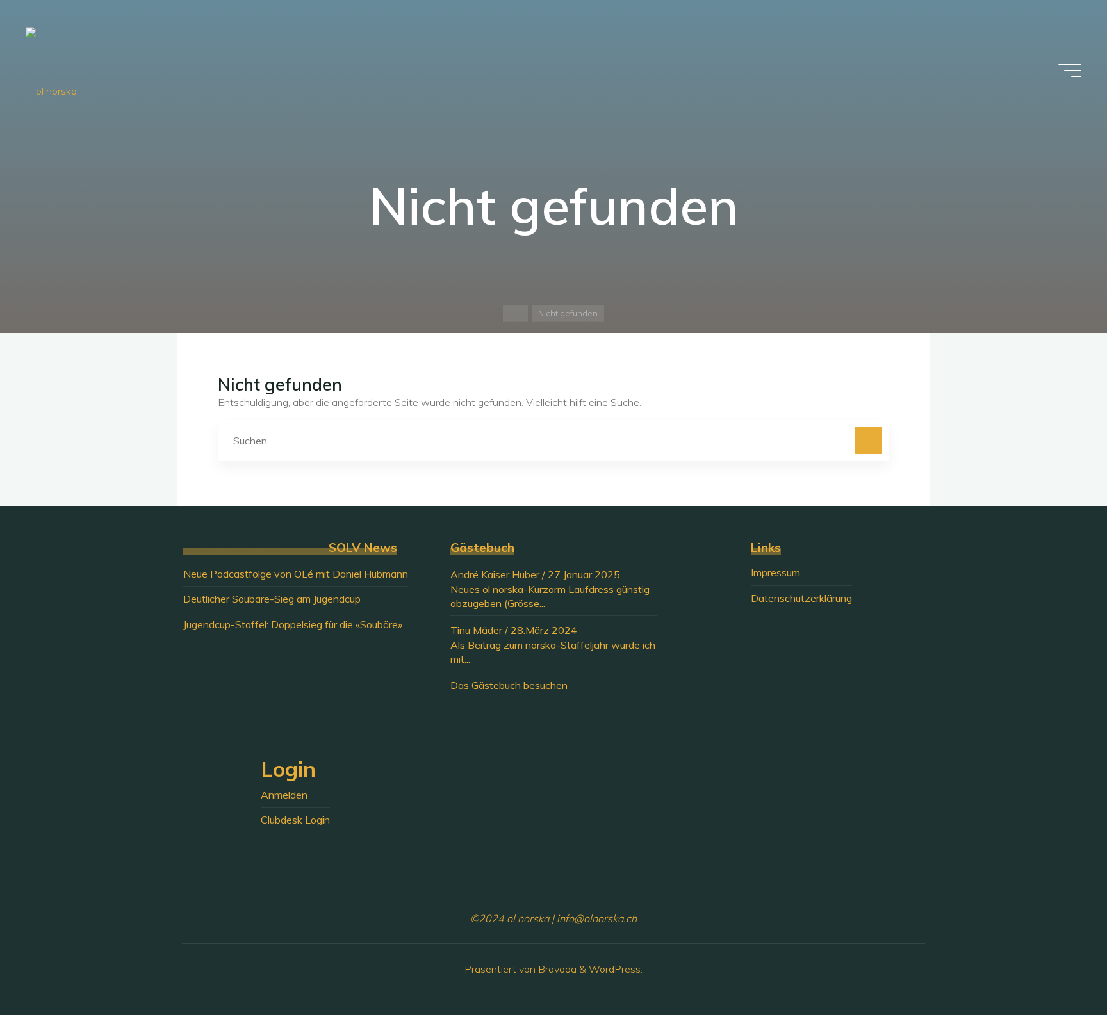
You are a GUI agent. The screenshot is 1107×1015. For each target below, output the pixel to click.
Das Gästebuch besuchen (509, 685)
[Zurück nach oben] (1057, 965)
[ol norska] (51, 70)
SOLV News (363, 547)
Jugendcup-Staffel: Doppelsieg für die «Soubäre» (292, 624)
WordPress (615, 968)
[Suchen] (868, 440)
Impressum (775, 572)
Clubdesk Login (295, 819)
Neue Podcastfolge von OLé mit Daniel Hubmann (295, 573)
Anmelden (284, 794)
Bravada (556, 968)
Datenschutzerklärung (801, 598)
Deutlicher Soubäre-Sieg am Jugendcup (272, 598)
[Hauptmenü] (1069, 70)
